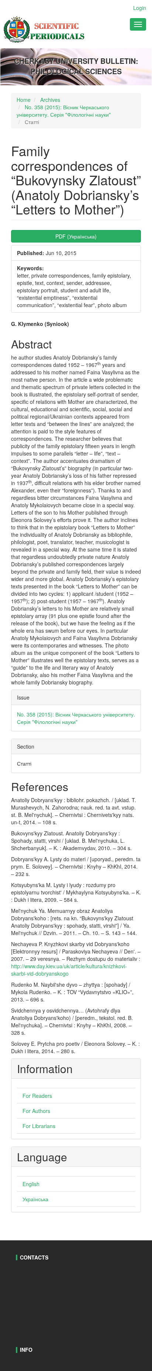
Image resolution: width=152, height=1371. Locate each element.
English (31, 1184)
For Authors (36, 1110)
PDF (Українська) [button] (76, 236)
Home (24, 99)
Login (139, 7)
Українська (35, 1199)
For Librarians (39, 1126)
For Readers (37, 1095)
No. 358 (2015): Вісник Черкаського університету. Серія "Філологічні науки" (64, 110)
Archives (50, 99)
